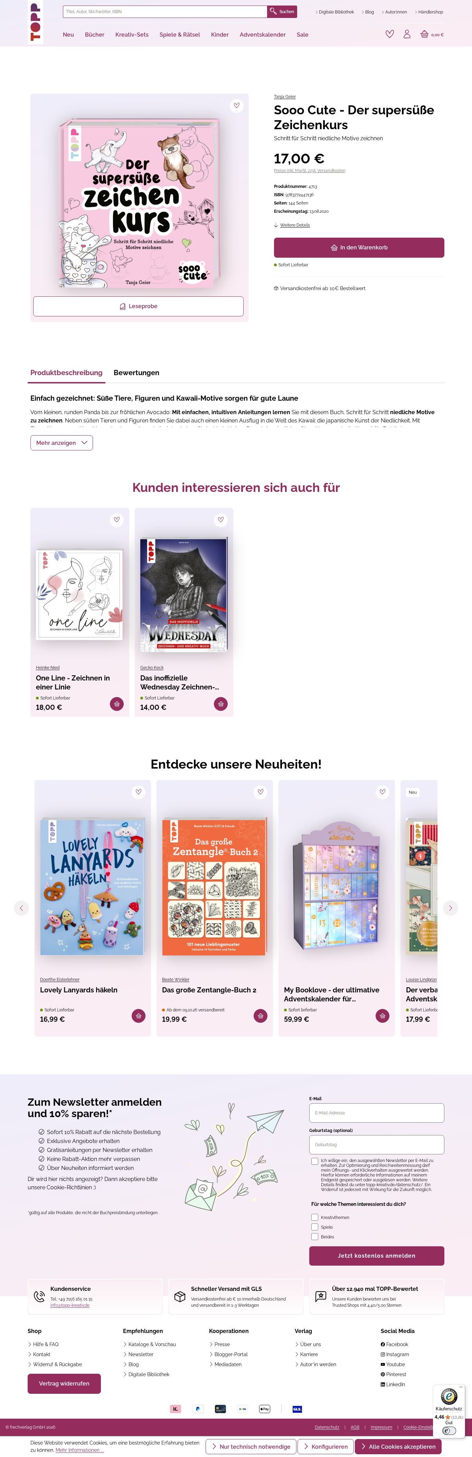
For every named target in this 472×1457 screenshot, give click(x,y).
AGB (355, 1427)
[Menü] (461, 1388)
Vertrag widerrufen (64, 1383)
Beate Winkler (175, 979)
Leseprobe (143, 306)
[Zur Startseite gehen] (42, 22)
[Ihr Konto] (407, 34)
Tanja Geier (285, 96)
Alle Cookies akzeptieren (402, 1447)
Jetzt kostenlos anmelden (377, 1256)
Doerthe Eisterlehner (59, 979)
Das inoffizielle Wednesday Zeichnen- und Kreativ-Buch (177, 683)
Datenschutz (327, 1427)
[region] (138, 208)
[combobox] (165, 12)
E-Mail (315, 1098)
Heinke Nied (47, 667)
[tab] (66, 374)
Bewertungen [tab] (136, 373)
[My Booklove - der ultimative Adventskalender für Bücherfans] (336, 886)
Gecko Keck (151, 667)
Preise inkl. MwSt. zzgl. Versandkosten (310, 170)
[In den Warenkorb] (117, 704)
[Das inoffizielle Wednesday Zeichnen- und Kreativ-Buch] (184, 594)
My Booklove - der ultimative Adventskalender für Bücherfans (331, 995)
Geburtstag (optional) (331, 1130)
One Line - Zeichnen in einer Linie (73, 682)
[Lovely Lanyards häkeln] (92, 886)
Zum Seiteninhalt (29, 7)
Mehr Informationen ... (80, 1450)
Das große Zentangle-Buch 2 (209, 990)
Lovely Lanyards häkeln (78, 990)
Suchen (287, 11)
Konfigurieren (329, 1447)
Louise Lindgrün (421, 979)
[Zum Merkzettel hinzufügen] (237, 106)
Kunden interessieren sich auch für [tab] (236, 487)
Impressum (381, 1427)
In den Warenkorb (364, 247)
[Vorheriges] (21, 908)
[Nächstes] (450, 908)
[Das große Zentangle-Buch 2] (214, 886)
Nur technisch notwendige (254, 1447)
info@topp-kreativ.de (69, 1305)
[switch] (449, 1431)
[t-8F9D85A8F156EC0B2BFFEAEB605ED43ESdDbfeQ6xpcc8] (139, 203)
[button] (61, 442)
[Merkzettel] (389, 34)
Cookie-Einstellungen (424, 1427)
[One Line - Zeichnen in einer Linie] (80, 594)
